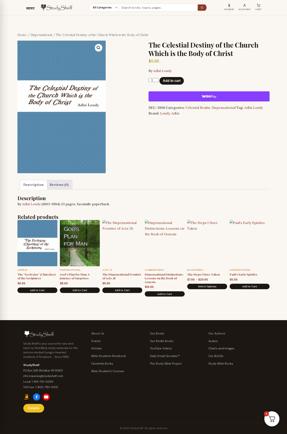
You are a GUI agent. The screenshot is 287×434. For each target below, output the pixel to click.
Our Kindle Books (161, 341)
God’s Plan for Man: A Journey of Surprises (75, 276)
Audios (213, 341)
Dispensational (41, 35)
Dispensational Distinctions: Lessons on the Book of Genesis (164, 278)
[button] (98, 48)
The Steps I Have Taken (203, 274)
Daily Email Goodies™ (165, 356)
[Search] (202, 7)
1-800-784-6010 (46, 387)
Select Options (207, 286)
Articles (96, 348)
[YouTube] (46, 397)
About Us (97, 333)
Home (22, 35)
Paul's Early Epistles (243, 274)
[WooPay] (209, 96)
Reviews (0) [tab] (59, 184)
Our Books (157, 333)
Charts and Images (221, 348)
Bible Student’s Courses (107, 371)
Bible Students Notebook (108, 356)
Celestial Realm (198, 107)
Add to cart (171, 81)
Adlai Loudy (162, 71)
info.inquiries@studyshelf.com (43, 376)
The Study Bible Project (166, 363)
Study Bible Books (220, 363)
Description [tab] (33, 184)
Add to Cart (37, 290)
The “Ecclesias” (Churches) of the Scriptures (36, 276)
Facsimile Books (102, 363)
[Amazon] (26, 397)
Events (96, 341)
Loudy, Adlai (169, 113)
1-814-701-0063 (42, 381)
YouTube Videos (161, 348)
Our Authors (216, 333)
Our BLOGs (215, 356)
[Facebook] (36, 397)
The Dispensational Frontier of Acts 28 (121, 276)
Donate (33, 408)
